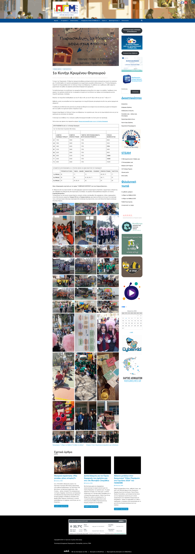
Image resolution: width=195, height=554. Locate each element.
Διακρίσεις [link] (124, 104)
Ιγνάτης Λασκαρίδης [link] (58, 77)
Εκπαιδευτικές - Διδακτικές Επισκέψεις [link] (129, 115)
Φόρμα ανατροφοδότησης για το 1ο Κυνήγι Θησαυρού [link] (93, 121)
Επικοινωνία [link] (125, 20)
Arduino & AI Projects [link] (127, 165)
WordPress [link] (101, 551)
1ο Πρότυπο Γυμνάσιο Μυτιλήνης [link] (73, 539)
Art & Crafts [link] (124, 175)
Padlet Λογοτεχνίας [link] (126, 202)
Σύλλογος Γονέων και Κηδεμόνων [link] (100, 77)
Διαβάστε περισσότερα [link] (61, 506)
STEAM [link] (126, 153)
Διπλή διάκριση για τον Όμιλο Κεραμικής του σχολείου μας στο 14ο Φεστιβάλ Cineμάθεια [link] (96, 478)
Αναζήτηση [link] (135, 92)
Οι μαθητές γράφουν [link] (127, 192)
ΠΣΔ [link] (86, 551)
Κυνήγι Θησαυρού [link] (89, 77)
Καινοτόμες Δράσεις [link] (127, 122)
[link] (193, 2)
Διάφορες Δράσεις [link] (57, 69)
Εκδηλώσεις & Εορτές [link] (127, 110)
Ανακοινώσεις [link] (74, 20)
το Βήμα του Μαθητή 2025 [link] (128, 198)
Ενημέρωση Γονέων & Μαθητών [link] (90, 20)
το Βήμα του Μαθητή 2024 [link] (128, 195)
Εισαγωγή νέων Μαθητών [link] (130, 53)
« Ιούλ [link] (131, 332)
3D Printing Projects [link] (126, 169)
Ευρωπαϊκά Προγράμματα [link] (128, 126)
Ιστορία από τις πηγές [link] (127, 205)
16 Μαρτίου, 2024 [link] (67, 77)
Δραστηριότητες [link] (113, 20)
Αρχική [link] (56, 20)
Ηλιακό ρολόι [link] (125, 172)
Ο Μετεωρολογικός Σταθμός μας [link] (130, 159)
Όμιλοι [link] (104, 20)
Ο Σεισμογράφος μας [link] (127, 162)
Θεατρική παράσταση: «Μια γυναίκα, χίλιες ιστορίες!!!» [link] (65, 477)
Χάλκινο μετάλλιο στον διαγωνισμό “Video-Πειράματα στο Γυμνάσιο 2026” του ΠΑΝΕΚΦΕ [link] (127, 479)
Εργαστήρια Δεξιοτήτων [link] (128, 119)
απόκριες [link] (79, 77)
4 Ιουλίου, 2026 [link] (89, 483)
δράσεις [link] (83, 77)
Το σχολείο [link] (64, 20)
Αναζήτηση (124, 89)
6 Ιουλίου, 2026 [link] (59, 480)
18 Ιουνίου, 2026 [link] (119, 485)
